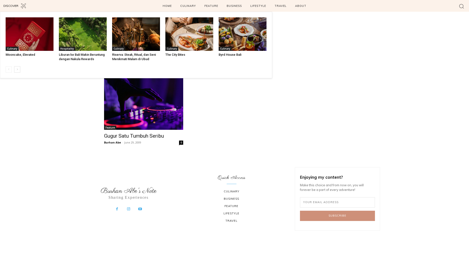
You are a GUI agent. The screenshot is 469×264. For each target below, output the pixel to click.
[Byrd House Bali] (242, 34)
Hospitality (67, 48)
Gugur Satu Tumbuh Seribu (134, 136)
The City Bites (175, 54)
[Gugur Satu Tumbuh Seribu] (143, 103)
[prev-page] (9, 69)
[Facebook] (117, 209)
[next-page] (17, 69)
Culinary (12, 48)
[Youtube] (140, 209)
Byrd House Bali (230, 54)
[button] (461, 6)
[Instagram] (128, 209)
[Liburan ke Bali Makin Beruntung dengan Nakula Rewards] (83, 34)
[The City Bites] (189, 34)
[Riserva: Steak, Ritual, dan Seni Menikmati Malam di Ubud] (136, 34)
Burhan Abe (112, 142)
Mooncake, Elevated (20, 54)
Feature (110, 127)
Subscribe (337, 215)
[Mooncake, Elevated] (29, 34)
